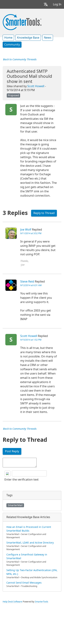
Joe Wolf (25, 229)
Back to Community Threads (19, 59)
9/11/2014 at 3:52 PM (30, 233)
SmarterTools (41, 601)
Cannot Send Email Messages (24, 582)
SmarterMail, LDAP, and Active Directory (30, 542)
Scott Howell (35, 86)
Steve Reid (27, 281)
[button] (45, 4)
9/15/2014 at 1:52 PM (30, 340)
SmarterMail (15, 505)
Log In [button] (57, 4)
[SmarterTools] (22, 21)
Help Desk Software (12, 601)
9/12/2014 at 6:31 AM (31, 285)
